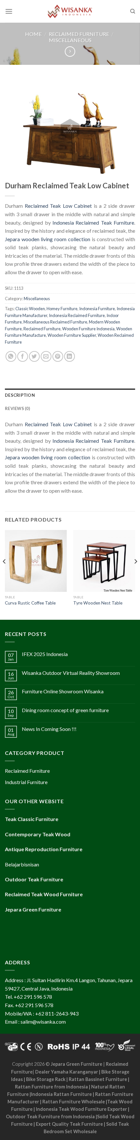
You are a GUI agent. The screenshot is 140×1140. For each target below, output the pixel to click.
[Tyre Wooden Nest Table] (104, 561)
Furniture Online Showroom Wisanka (63, 691)
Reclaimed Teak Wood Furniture (44, 894)
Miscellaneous (70, 40)
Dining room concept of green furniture (65, 710)
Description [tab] (20, 395)
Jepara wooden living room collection (47, 239)
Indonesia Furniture (97, 308)
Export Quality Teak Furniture (69, 1124)
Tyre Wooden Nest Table (97, 602)
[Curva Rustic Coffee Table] (36, 561)
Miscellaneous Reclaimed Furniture (55, 321)
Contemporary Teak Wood (37, 834)
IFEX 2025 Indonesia (45, 654)
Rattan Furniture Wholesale (73, 1101)
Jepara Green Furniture (76, 1064)
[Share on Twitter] (34, 356)
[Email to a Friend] (46, 356)
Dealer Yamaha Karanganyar (66, 1072)
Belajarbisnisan (22, 864)
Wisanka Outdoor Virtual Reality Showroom (71, 673)
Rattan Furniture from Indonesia (51, 1086)
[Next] (135, 574)
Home (33, 34)
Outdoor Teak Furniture (34, 879)
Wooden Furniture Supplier (72, 335)
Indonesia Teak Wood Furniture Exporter (81, 1109)
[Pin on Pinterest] (57, 356)
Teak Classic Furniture (31, 819)
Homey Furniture (62, 308)
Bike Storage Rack (45, 1079)
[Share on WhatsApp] (11, 356)
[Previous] (4, 574)
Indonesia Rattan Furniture (61, 1094)
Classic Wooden (30, 308)
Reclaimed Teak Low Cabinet (58, 206)
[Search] (132, 11)
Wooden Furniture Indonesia (88, 328)
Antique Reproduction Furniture (43, 849)
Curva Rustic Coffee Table (30, 602)
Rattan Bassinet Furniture (98, 1079)
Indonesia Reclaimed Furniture (77, 315)
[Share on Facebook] (22, 356)
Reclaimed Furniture (79, 34)
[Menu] (9, 11)
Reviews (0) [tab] (17, 408)
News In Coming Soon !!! (49, 729)
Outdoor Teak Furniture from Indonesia (50, 1116)
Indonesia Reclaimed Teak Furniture (93, 222)
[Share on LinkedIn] (69, 356)
